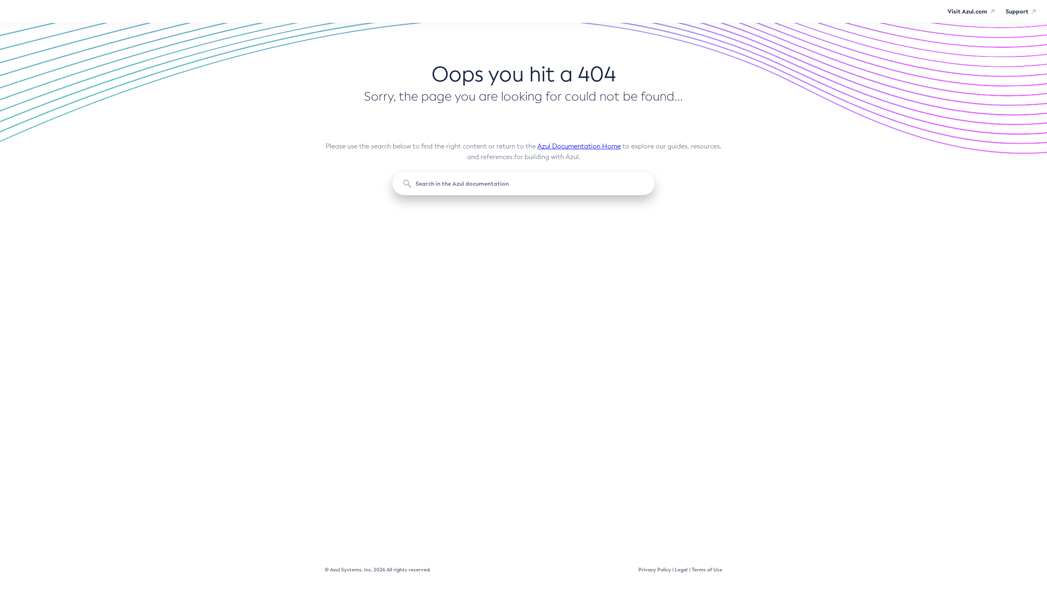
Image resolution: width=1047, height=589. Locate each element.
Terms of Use (707, 570)
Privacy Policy (654, 570)
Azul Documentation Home (579, 146)
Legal (681, 570)
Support (1017, 11)
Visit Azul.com (967, 11)
